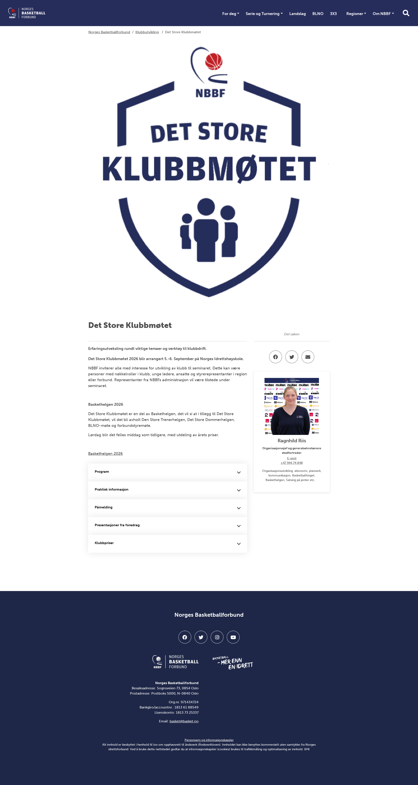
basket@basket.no (184, 721)
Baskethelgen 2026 (105, 453)
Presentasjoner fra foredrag (117, 525)
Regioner (354, 13)
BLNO (318, 13)
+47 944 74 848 (292, 463)
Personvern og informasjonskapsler (209, 740)
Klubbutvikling (147, 32)
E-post (292, 458)
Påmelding (104, 507)
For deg (229, 13)
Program (102, 471)
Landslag (297, 13)
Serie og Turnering (263, 13)
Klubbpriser (104, 543)
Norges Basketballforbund (109, 32)
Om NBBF (382, 13)
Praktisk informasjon (111, 489)
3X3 (333, 13)
